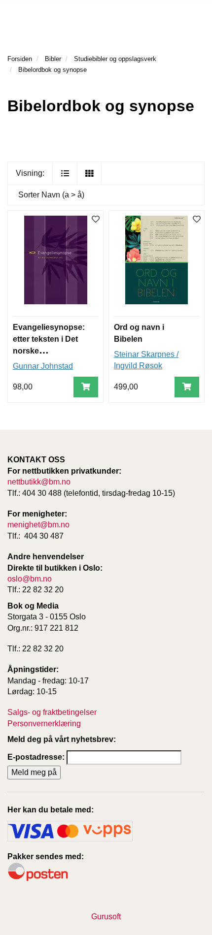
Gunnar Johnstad (43, 366)
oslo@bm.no (29, 579)
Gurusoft (106, 916)
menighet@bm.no (38, 524)
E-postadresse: (36, 757)
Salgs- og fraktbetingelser (52, 712)
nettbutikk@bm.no (39, 482)
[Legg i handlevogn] (85, 387)
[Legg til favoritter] (95, 220)
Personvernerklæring (44, 723)
